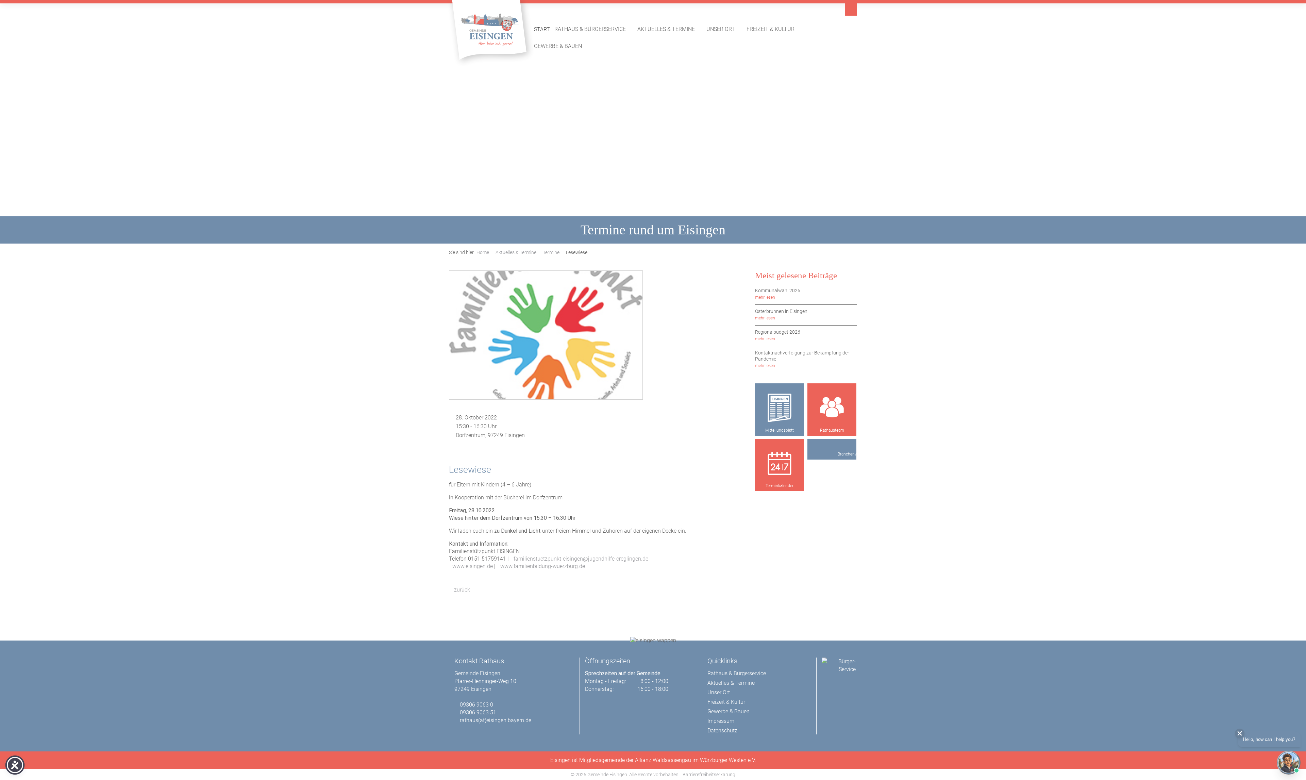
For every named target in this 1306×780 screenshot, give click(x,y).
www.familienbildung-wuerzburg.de (542, 566)
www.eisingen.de (472, 566)
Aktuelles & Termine (669, 29)
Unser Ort (724, 29)
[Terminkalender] (779, 464)
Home (482, 252)
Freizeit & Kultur (774, 29)
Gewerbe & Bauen (561, 46)
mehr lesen (765, 297)
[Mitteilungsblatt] (779, 408)
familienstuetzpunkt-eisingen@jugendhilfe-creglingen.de (581, 558)
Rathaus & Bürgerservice (593, 29)
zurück (461, 589)
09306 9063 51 (478, 712)
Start (542, 29)
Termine (551, 252)
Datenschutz (722, 730)
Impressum (720, 721)
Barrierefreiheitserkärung (709, 774)
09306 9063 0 (476, 704)
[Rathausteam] (831, 408)
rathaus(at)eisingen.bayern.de (495, 720)
